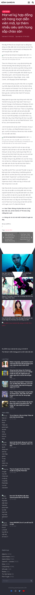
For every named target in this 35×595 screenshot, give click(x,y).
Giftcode (4, 569)
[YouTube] (24, 591)
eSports (4, 554)
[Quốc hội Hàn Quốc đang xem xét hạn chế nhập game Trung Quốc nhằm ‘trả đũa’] (5, 454)
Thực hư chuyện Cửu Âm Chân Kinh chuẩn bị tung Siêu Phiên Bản (20, 469)
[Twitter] (20, 591)
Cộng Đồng (5, 566)
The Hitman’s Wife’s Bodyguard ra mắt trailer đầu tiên (17, 352)
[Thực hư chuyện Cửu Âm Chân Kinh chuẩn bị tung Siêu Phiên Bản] (5, 481)
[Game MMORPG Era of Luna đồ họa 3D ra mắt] (5, 534)
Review (4, 571)
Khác (3, 564)
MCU (11, 230)
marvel (7, 230)
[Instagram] (15, 591)
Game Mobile (6, 556)
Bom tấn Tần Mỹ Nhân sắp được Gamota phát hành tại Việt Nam (19, 496)
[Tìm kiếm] (33, 2)
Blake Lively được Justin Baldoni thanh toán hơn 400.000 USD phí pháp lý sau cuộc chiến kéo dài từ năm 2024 (21, 363)
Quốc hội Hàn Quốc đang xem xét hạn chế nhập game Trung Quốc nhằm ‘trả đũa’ (21, 443)
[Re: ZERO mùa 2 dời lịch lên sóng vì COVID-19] (17, 334)
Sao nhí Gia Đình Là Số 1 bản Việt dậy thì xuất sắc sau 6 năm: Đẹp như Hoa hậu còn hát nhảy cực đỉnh (17, 319)
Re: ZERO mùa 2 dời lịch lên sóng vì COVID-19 (15, 349)
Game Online (6, 559)
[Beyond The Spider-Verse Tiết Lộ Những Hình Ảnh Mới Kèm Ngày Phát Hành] (17, 286)
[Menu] (29, 2)
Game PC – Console (8, 561)
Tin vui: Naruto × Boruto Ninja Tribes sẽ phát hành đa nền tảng (21, 416)
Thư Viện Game (6, 574)
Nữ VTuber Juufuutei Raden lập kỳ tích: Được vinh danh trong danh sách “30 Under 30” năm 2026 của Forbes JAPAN (21, 404)
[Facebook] (11, 591)
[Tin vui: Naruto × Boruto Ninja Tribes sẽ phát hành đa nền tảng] (5, 427)
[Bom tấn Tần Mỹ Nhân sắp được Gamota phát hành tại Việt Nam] (5, 507)
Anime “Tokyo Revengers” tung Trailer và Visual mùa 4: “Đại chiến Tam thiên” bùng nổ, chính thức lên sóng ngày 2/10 (21, 394)
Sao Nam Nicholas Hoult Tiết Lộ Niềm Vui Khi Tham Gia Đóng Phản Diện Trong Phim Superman (16, 274)
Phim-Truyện (5, 576)
